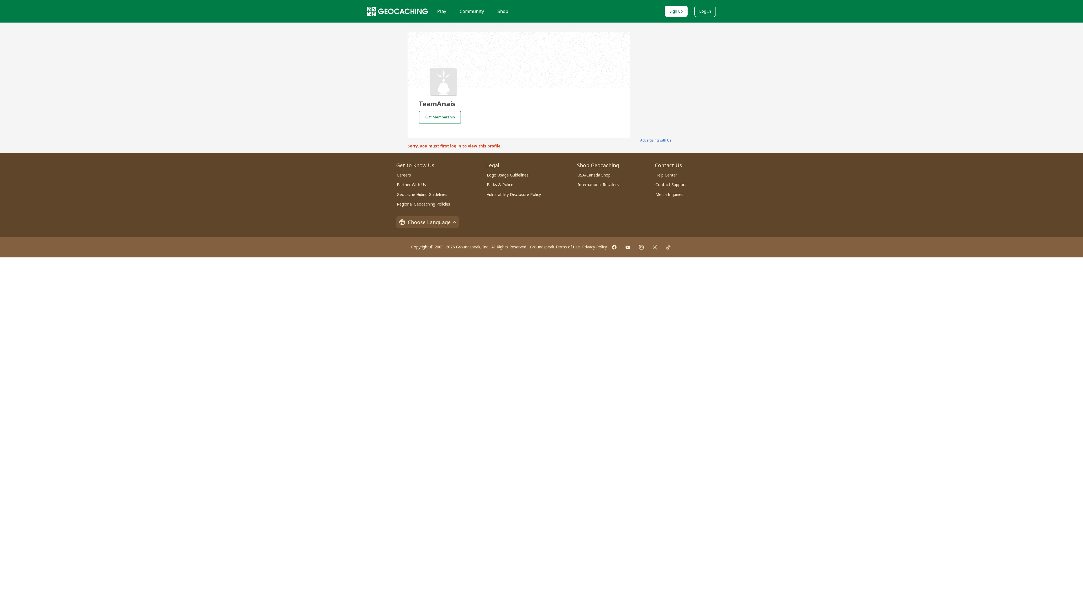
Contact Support (670, 184)
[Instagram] (641, 247)
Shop (503, 11)
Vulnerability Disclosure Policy (514, 194)
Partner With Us (411, 184)
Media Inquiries (669, 194)
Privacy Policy (594, 247)
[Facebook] (614, 247)
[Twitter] (654, 247)
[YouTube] (627, 247)
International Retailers (598, 184)
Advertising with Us (656, 140)
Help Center (666, 175)
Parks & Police (500, 184)
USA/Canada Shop (594, 175)
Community (472, 11)
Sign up (676, 11)
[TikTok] (668, 247)
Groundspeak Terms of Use (555, 247)
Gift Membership (440, 117)
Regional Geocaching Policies (423, 204)
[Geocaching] (397, 11)
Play (441, 11)
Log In (705, 11)
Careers (404, 175)
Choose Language (429, 222)
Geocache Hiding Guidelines (422, 194)
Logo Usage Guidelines (508, 175)
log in (455, 146)
